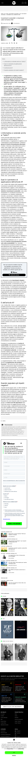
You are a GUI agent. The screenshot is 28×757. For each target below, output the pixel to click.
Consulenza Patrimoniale (5, 734)
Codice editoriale (4, 717)
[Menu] (2, 3)
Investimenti (3, 580)
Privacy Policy (10, 748)
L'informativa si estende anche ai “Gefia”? (15, 61)
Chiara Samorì (11, 572)
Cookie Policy (21, 748)
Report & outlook (10, 580)
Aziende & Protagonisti (5, 736)
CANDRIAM (10, 543)
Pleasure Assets (4, 732)
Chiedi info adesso (14, 274)
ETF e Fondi (6, 13)
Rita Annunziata (16, 23)
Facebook (9, 43)
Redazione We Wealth (13, 565)
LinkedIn (14, 43)
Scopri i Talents (18, 721)
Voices (16, 715)
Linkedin (18, 736)
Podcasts (16, 717)
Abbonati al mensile (4, 724)
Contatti (2, 715)
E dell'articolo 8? (8, 67)
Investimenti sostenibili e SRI (15, 13)
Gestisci (14, 755)
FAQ (1, 719)
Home (2, 13)
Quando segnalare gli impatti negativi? (14, 70)
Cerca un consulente (19, 719)
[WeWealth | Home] (14, 3)
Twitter (12, 43)
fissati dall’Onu (16, 237)
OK (14, 752)
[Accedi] (23, 3)
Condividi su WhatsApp (16, 43)
